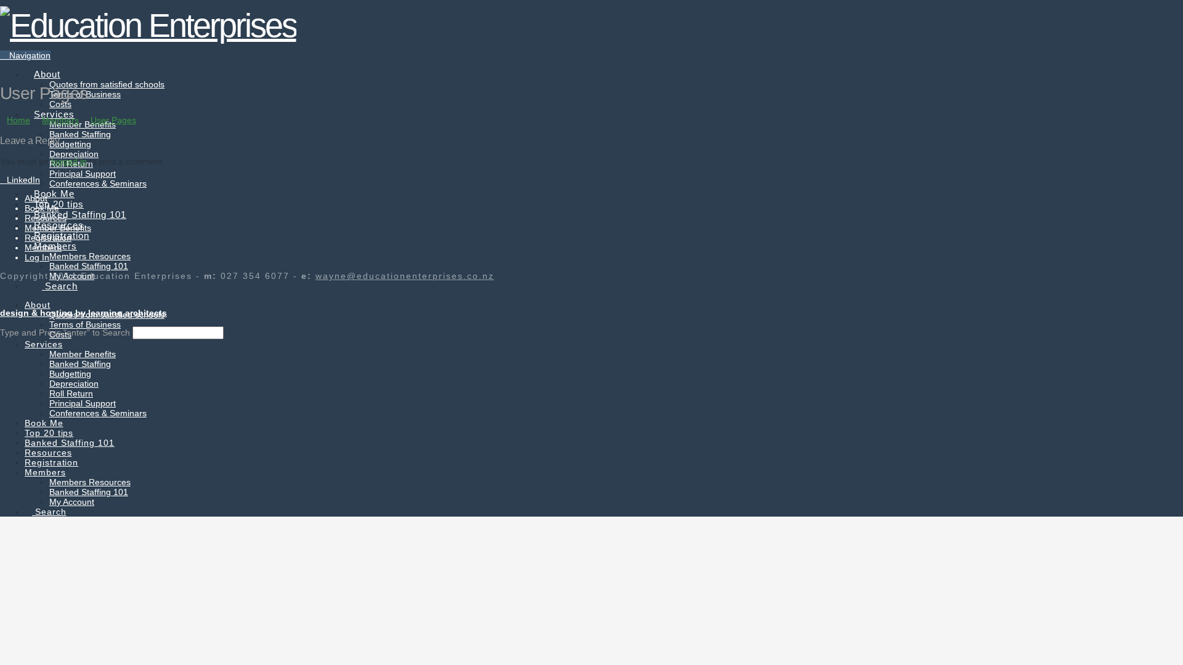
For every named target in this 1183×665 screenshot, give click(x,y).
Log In (37, 257)
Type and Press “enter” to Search (65, 332)
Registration (48, 238)
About (36, 198)
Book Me (42, 208)
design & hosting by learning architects (83, 313)
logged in (69, 161)
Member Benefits (58, 228)
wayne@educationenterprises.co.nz (404, 276)
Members (43, 247)
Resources (46, 218)
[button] (25, 55)
